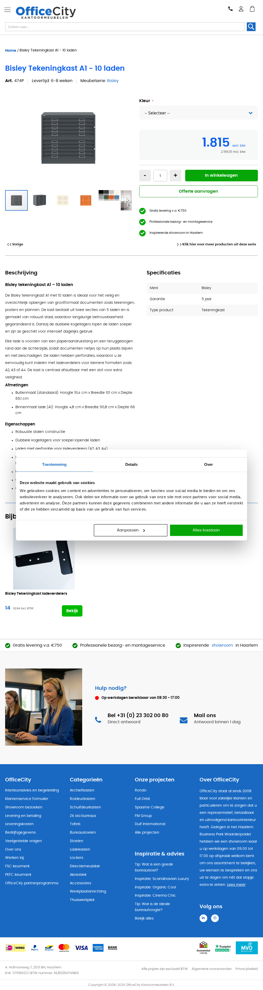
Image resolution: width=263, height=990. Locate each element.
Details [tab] (131, 464)
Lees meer (236, 885)
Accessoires (80, 883)
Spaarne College (149, 807)
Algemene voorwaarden (212, 969)
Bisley (113, 81)
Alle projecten (147, 832)
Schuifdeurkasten (85, 807)
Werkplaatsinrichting (88, 891)
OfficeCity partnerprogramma (31, 883)
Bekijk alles (144, 918)
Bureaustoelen (83, 832)
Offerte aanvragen (198, 191)
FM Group (143, 816)
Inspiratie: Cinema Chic (155, 895)
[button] (39, 200)
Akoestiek (78, 875)
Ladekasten (80, 849)
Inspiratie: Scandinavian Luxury (162, 879)
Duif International (150, 824)
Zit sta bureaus (83, 816)
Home (10, 50)
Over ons (13, 849)
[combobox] (125, 26)
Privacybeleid (247, 969)
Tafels (75, 824)
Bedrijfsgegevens (20, 832)
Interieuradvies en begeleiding (32, 790)
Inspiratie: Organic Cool (155, 887)
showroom (222, 645)
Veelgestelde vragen (23, 841)
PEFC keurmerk (18, 875)
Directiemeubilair (85, 866)
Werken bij (14, 858)
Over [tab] (208, 464)
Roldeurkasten (82, 799)
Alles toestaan (206, 530)
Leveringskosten (19, 824)
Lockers (76, 858)
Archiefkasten (82, 790)
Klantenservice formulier (26, 799)
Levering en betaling (23, 816)
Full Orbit (142, 799)
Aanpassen (128, 530)
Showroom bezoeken (23, 807)
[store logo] (49, 12)
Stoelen (76, 841)
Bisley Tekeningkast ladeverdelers (36, 593)
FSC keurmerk (17, 866)
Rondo (140, 790)
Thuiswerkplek (82, 900)
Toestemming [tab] (54, 464)
